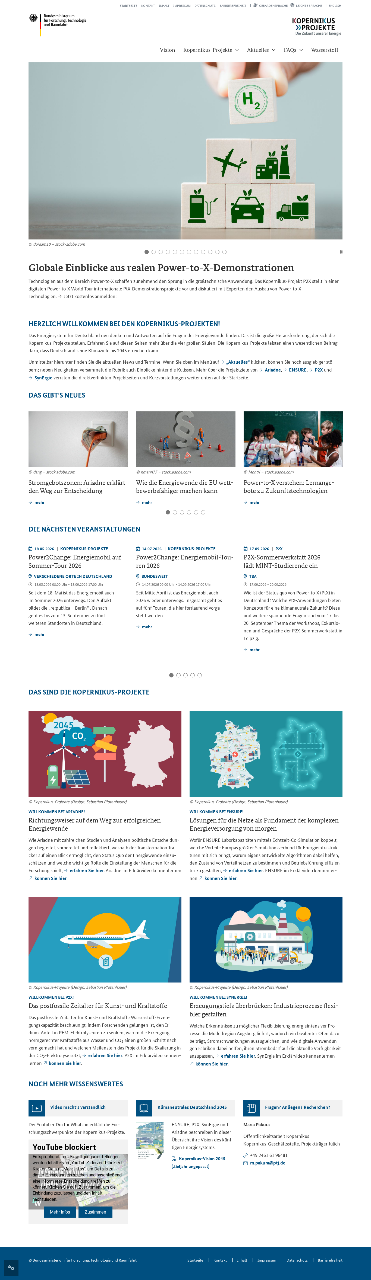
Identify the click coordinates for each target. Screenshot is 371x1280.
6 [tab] (182, 252)
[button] (211, 50)
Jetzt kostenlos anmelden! (90, 296)
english (335, 5)
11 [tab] (217, 252)
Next (338, 438)
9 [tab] (203, 252)
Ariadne (273, 370)
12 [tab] (224, 252)
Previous (34, 438)
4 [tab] (168, 252)
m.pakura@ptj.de (267, 1163)
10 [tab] (210, 252)
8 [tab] (196, 252)
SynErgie (44, 378)
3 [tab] (161, 252)
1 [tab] (146, 252)
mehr (39, 634)
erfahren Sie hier (87, 870)
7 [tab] (189, 252)
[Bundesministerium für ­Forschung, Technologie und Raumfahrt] (58, 25)
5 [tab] (175, 252)
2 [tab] (154, 252)
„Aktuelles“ (238, 362)
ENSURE (298, 370)
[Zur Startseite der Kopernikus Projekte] (316, 26)
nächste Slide (337, 137)
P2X (319, 370)
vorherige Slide (34, 137)
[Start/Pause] (341, 251)
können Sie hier (50, 878)
